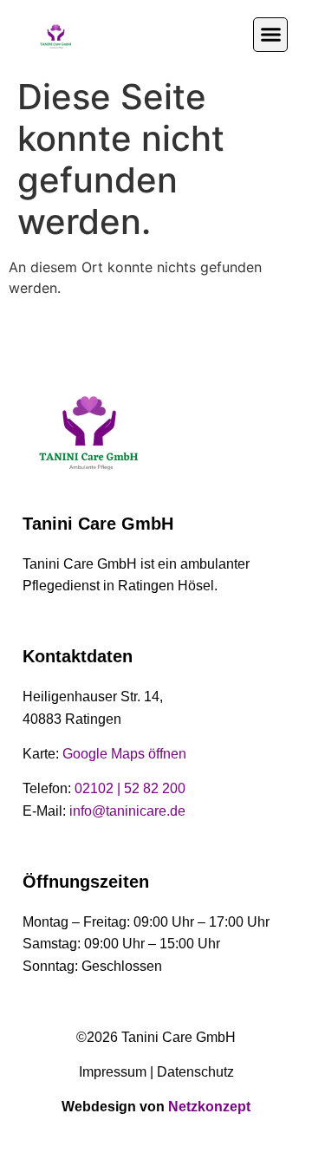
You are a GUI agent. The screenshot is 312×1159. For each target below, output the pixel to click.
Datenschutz (195, 1072)
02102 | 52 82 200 (130, 788)
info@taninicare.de (127, 811)
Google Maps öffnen (124, 753)
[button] (270, 34)
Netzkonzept (209, 1106)
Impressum (112, 1072)
